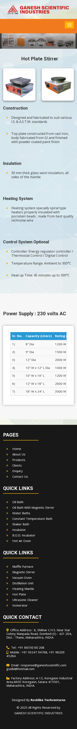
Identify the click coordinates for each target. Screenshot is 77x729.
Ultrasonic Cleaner (25, 600)
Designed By (39, 700)
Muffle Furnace (22, 566)
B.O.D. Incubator (23, 535)
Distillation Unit (22, 583)
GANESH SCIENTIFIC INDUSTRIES (38, 713)
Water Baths (21, 513)
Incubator (19, 530)
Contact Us (20, 476)
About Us (18, 454)
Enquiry (17, 471)
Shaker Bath (20, 524)
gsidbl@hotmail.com (20, 669)
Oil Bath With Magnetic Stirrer (33, 507)
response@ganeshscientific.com (43, 665)
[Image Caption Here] (19, 84)
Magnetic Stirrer (23, 572)
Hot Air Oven (21, 541)
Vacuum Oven (22, 577)
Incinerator (20, 605)
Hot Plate (19, 594)
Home (16, 449)
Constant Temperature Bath (32, 518)
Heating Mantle (23, 589)
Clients (17, 465)
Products (18, 460)
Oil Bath (17, 502)
